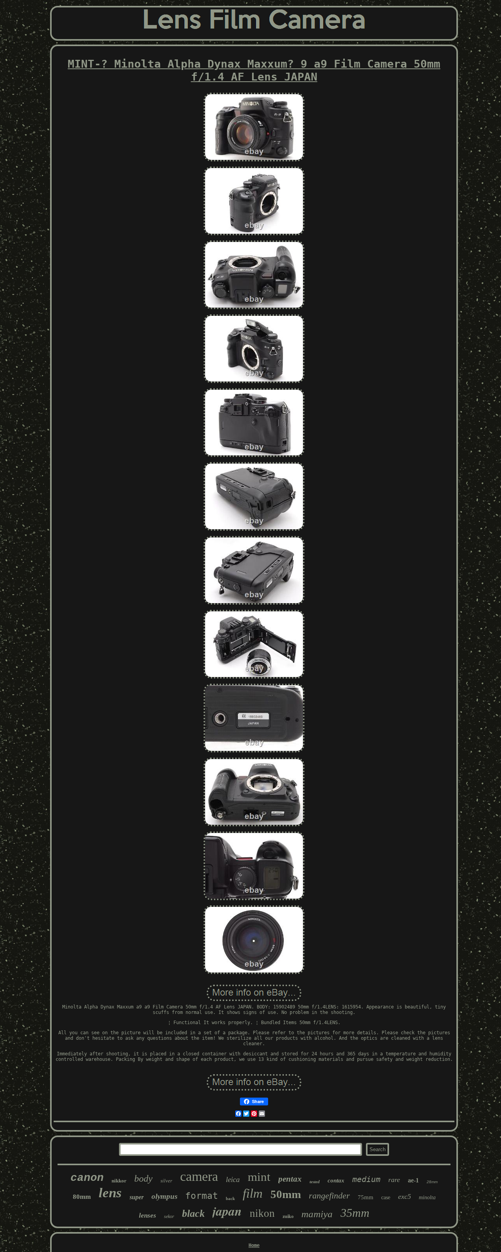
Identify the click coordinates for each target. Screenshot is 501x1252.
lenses (147, 1215)
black (193, 1213)
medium (366, 1179)
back (230, 1198)
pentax (290, 1179)
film (253, 1193)
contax (336, 1180)
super (137, 1197)
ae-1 (413, 1180)
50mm (285, 1194)
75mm (365, 1197)
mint (259, 1177)
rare (394, 1180)
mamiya (317, 1214)
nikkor (119, 1181)
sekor (169, 1216)
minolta (427, 1197)
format (201, 1196)
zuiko (288, 1216)
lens (110, 1192)
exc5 (404, 1196)
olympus (164, 1196)
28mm (432, 1182)
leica (233, 1179)
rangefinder (329, 1195)
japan (227, 1211)
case (385, 1197)
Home (254, 1245)
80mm (82, 1196)
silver (166, 1181)
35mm (355, 1212)
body (143, 1178)
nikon (262, 1213)
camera (199, 1176)
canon (87, 1178)
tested (315, 1181)
